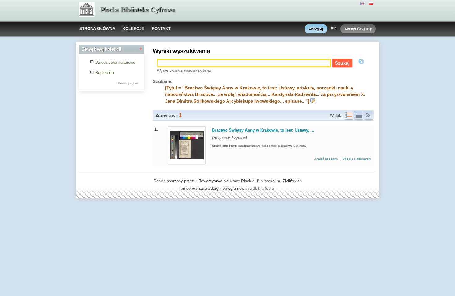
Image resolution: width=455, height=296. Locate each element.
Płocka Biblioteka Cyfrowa (138, 10)
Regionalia (104, 72)
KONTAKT (161, 28)
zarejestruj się (358, 28)
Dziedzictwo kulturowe (115, 62)
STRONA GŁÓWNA (97, 28)
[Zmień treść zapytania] (312, 101)
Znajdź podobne (326, 158)
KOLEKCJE (133, 28)
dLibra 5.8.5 (264, 188)
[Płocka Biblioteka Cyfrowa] (87, 10)
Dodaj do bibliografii (357, 158)
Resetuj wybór (128, 83)
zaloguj (316, 28)
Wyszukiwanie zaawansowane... (186, 71)
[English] (363, 3)
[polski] (372, 3)
